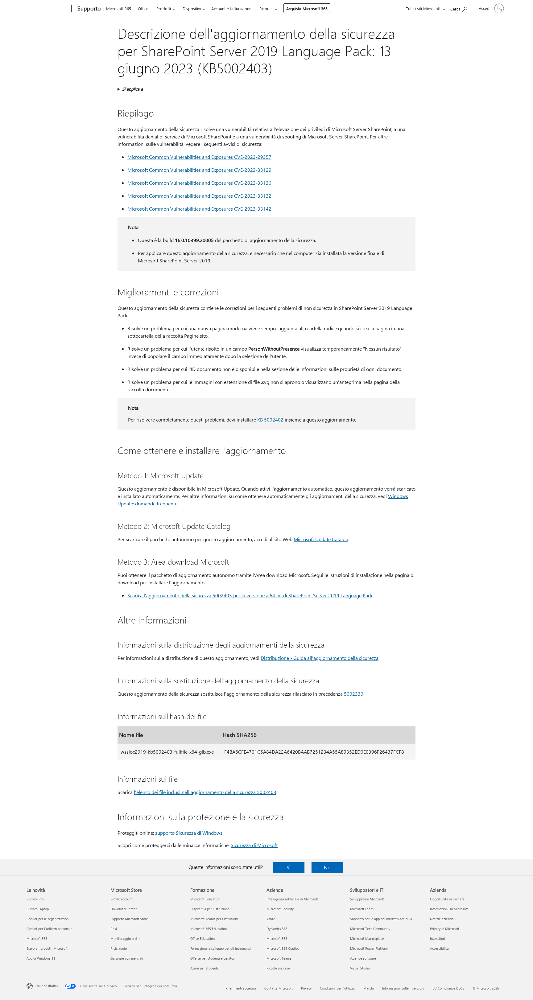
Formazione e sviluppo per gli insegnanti (220, 948)
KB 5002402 (270, 419)
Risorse (266, 8)
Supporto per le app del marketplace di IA (381, 918)
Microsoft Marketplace (367, 938)
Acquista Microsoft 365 (307, 8)
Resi (113, 928)
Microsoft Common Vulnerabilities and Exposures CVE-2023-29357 (199, 157)
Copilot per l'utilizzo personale (49, 928)
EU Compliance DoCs (448, 988)
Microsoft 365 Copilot (282, 948)
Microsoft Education (205, 899)
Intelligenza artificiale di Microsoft (292, 899)
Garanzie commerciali (126, 958)
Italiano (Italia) (47, 985)
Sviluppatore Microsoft (367, 899)
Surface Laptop (38, 909)
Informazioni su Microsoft (449, 909)
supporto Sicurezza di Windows (188, 832)
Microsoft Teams (278, 958)
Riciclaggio (118, 948)
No (327, 867)
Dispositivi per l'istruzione (209, 909)
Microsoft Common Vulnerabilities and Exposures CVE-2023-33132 (199, 195)
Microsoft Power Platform (369, 948)
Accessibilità (439, 948)
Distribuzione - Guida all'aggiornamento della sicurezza (319, 658)
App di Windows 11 (41, 958)
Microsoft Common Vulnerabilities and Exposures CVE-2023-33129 (199, 170)
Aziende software (363, 958)
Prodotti (163, 8)
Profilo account (121, 899)
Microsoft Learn (362, 909)
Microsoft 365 (118, 8)
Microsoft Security (280, 909)
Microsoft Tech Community (370, 928)
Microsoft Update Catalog (321, 539)
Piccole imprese (278, 968)
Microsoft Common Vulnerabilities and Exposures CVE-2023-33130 (199, 182)
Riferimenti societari (240, 988)
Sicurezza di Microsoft (254, 845)
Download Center (123, 909)
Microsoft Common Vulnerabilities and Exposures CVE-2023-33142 (199, 208)
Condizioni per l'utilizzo (337, 988)
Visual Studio (360, 968)
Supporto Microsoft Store (129, 918)
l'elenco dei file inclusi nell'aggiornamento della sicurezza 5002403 (205, 792)
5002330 (353, 693)
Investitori (437, 938)
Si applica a (132, 89)
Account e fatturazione (231, 8)
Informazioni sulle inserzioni (403, 988)
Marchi (368, 988)
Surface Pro (35, 899)
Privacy (306, 988)
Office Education (202, 938)
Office (143, 8)
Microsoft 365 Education (208, 928)
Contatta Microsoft (278, 988)
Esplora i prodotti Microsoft (47, 948)
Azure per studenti (204, 968)
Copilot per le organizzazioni (48, 918)
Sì (289, 867)
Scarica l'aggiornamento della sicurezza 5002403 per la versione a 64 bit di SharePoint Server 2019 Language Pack (250, 595)
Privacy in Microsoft (444, 928)
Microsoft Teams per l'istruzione (214, 918)
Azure (270, 918)
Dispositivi (192, 8)
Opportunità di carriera (447, 899)
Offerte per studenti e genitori (212, 958)
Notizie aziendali (442, 918)
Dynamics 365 (276, 928)
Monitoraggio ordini (125, 938)
